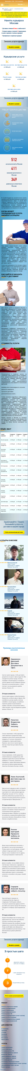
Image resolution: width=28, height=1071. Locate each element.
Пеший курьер (7, 77)
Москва (20, 4)
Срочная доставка (21, 77)
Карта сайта (3, 1069)
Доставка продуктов (21, 65)
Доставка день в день (14, 89)
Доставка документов (7, 65)
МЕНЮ (6, 5)
